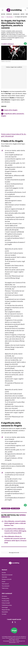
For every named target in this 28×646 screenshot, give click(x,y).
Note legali (5, 607)
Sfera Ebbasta (9, 16)
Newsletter (5, 612)
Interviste (9, 14)
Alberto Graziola (8, 44)
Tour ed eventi (5, 586)
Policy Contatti (6, 603)
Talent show (5, 588)
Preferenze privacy (7, 605)
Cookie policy (5, 600)
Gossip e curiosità (6, 579)
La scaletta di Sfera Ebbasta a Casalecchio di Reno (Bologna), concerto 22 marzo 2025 (15, 531)
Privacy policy (5, 598)
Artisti (22, 14)
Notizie (3, 14)
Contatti (4, 614)
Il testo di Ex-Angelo (10, 110)
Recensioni (16, 14)
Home (2, 16)
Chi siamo (4, 596)
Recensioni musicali (7, 575)
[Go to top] (25, 641)
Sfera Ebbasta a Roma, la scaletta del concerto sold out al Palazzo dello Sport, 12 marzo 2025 (15, 540)
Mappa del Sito (6, 609)
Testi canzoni (15, 508)
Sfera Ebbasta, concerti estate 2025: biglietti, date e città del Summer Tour (15, 523)
